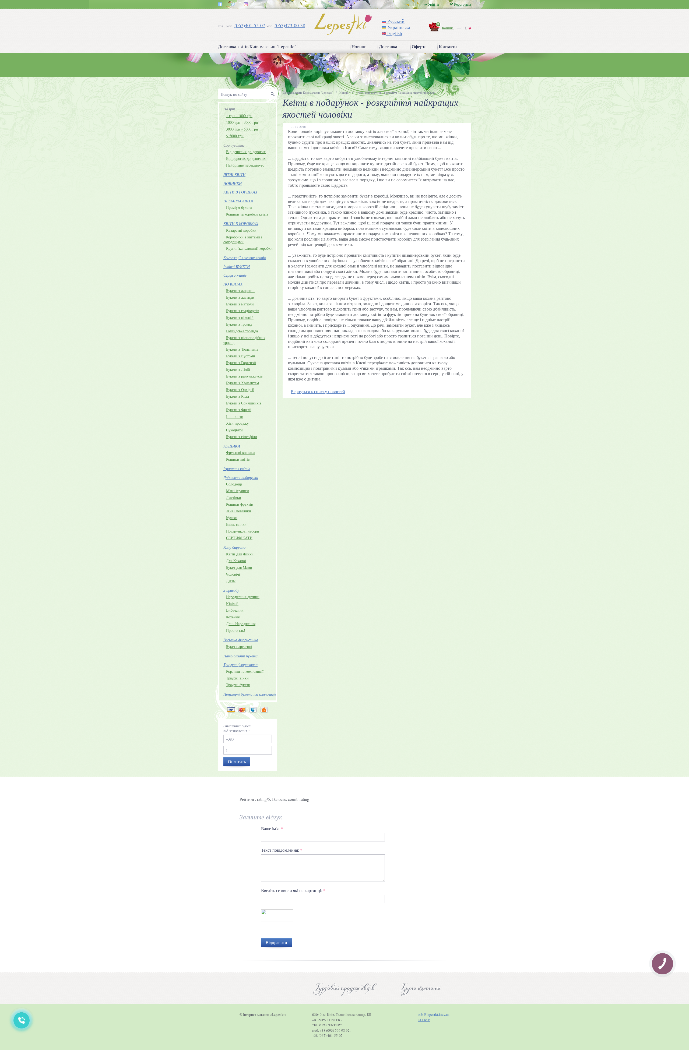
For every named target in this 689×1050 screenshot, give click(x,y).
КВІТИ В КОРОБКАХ (240, 223)
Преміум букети (239, 207)
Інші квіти (234, 416)
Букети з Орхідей (240, 389)
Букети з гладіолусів (242, 310)
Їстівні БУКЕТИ (236, 266)
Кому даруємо (234, 547)
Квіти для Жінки (240, 553)
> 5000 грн (235, 135)
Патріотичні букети (240, 655)
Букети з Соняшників (243, 403)
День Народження (240, 623)
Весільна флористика (240, 639)
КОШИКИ (231, 446)
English (394, 33)
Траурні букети (238, 684)
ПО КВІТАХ (233, 284)
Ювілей (232, 603)
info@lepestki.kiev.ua (433, 1014)
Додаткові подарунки (240, 477)
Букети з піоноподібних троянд (244, 340)
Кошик (448, 27)
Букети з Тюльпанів (242, 349)
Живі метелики (238, 510)
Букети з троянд (239, 324)
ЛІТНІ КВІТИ (234, 174)
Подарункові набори (242, 531)
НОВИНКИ (232, 183)
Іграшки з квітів (236, 468)
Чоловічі (233, 574)
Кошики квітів (238, 459)
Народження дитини (242, 596)
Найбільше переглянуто (245, 165)
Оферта (419, 47)
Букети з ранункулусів (244, 376)
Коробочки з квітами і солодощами (242, 239)
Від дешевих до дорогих (246, 151)
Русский (395, 21)
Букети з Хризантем (242, 382)
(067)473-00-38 (290, 25)
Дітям (230, 580)
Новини (359, 47)
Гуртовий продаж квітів (344, 988)
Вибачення (234, 610)
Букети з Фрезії (238, 409)
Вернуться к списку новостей (318, 391)
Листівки (233, 497)
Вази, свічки (236, 524)
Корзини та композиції (244, 671)
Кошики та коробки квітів (247, 214)
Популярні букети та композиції (249, 694)
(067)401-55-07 (249, 25)
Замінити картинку (278, 930)
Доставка (388, 47)
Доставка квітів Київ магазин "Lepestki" (257, 47)
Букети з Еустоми (240, 355)
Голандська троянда (242, 330)
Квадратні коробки (241, 230)
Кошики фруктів (239, 504)
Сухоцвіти (234, 429)
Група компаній (420, 988)
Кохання (233, 616)
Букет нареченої (239, 646)
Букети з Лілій (238, 369)
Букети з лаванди (240, 297)
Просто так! (235, 630)
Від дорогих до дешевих (246, 158)
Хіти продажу (237, 423)
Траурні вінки (237, 678)
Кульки (231, 517)
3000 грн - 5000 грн (242, 129)
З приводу (231, 590)
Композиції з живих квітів (244, 257)
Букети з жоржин (240, 290)
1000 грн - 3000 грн (242, 122)
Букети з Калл (237, 396)
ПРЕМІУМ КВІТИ (238, 200)
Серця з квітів (235, 275)
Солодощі (234, 484)
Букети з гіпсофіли (241, 436)
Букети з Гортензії (241, 362)
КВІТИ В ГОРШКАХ (240, 192)
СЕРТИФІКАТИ (239, 537)
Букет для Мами (239, 567)
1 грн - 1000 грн (239, 115)
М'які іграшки (237, 490)
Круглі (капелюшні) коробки (249, 248)
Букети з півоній (240, 317)
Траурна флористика (240, 664)
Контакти (448, 47)
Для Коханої (236, 560)
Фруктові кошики (240, 452)
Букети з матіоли (240, 303)
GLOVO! (424, 1019)
